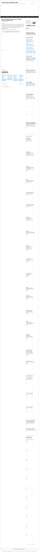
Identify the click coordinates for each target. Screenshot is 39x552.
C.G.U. (23, 551)
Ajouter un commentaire (7, 87)
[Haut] (2, 67)
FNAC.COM (27, 60)
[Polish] (32, 25)
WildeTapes (20, 16)
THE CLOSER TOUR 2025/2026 (29, 40)
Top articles (13, 551)
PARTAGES (34, 52)
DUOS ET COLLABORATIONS (29, 48)
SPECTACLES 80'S (28, 43)
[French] (26, 25)
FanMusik (24, 16)
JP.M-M (6, 551)
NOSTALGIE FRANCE (29, 407)
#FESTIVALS (5, 70)
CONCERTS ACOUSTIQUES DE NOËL (30, 45)
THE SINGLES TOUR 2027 (29, 39)
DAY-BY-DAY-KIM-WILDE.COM (10, 2)
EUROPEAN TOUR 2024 (28, 41)
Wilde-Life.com (12, 16)
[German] (29, 25)
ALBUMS (27, 47)
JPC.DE (33, 60)
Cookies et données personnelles (28, 551)
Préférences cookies (34, 551)
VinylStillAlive (27, 16)
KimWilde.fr (16, 16)
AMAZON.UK (30, 60)
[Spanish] (34, 25)
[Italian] (33, 25)
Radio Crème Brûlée (32, 16)
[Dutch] (30, 25)
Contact (37, 16)
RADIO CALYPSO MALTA (29, 379)
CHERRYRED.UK (32, 59)
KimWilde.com (7, 16)
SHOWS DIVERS (31, 44)
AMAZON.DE (30, 98)
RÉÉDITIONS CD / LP (31, 47)
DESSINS (33, 49)
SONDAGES (31, 52)
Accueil (4, 16)
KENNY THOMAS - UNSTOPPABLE (30, 421)
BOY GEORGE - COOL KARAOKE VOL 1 (30, 428)
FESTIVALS (27, 44)
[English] (28, 25)
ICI (31, 140)
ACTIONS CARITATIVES (29, 49)
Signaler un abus (20, 551)
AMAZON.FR (30, 85)
